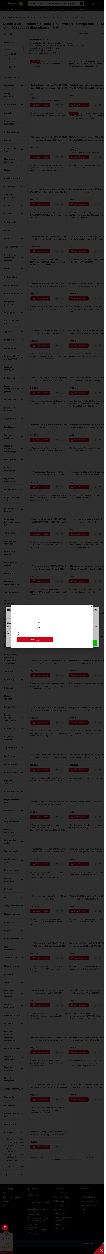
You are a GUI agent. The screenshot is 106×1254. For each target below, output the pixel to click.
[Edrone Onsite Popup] (52, 627)
